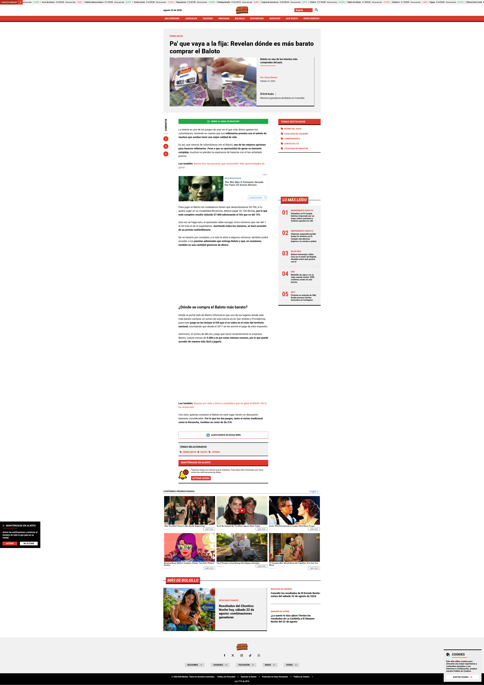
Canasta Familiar (9, 2)
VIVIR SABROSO (311, 18)
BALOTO (204, 452)
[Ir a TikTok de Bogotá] (250, 655)
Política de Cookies (462, 671)
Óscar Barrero (271, 77)
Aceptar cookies (460, 677)
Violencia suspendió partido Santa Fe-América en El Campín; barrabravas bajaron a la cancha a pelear (304, 237)
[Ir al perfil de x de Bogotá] (233, 655)
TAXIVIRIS (208, 18)
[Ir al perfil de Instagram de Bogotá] (241, 655)
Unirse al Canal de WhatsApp (225, 121)
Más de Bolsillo (183, 580)
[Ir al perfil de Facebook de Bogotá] (224, 655)
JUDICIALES (191, 18)
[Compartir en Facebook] (165, 138)
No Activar (29, 543)
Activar (10, 543)
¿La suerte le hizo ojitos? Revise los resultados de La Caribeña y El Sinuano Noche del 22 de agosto (292, 618)
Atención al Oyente (248, 677)
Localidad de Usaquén (296, 134)
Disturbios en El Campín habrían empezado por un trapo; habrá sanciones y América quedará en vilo (302, 217)
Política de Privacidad (226, 677)
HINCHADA (223, 18)
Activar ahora (200, 478)
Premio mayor (189, 452)
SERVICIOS (274, 18)
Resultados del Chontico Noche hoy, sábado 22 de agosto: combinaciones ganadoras (236, 611)
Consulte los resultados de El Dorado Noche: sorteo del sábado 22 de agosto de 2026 (295, 595)
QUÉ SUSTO (292, 18)
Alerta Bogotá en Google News (226, 435)
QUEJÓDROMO (172, 18)
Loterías (216, 452)
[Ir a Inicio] (242, 10)
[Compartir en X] (165, 146)
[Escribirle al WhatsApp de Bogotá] (259, 655)
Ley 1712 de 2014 (242, 681)
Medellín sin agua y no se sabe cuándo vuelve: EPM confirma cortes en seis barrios (302, 278)
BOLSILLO (240, 18)
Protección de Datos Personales (275, 677)
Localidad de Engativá (296, 148)
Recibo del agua (292, 129)
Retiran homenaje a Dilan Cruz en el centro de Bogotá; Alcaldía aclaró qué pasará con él (303, 258)
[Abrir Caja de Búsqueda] (316, 10)
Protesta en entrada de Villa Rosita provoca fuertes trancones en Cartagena (303, 297)
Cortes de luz (291, 143)
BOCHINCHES (257, 18)
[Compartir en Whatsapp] (165, 153)
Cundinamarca (292, 139)
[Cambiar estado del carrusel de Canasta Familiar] (20, 2)
